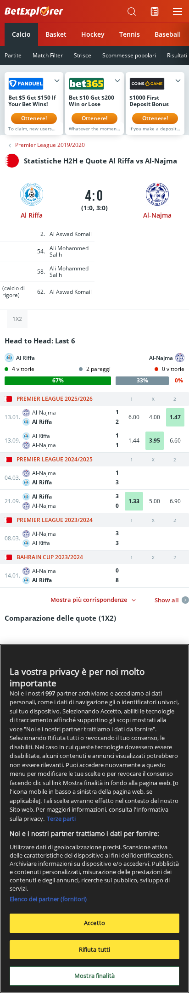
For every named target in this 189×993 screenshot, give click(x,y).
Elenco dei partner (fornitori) (48, 899)
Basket (56, 34)
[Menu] (177, 11)
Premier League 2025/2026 (55, 399)
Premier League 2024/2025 (55, 459)
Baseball (168, 34)
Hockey (93, 34)
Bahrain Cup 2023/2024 (50, 557)
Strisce (82, 55)
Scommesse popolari (129, 55)
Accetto (94, 923)
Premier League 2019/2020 (50, 145)
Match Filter (48, 55)
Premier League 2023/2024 (55, 520)
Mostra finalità (94, 975)
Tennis (129, 34)
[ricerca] (131, 11)
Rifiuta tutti (95, 949)
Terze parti (61, 818)
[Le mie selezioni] (154, 11)
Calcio (21, 34)
